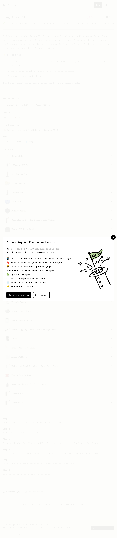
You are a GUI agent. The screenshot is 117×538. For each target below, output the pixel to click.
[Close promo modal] (113, 237)
